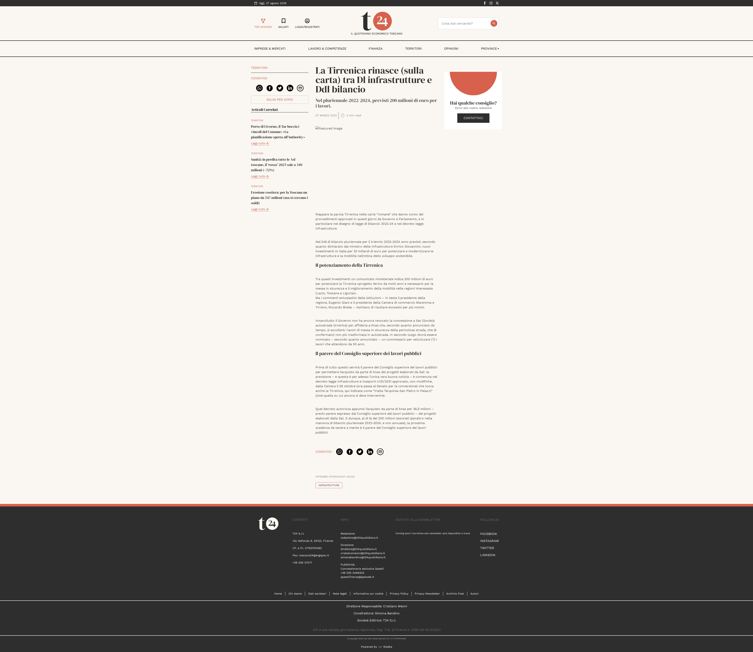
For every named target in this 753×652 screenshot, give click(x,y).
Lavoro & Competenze (327, 48)
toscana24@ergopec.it (314, 555)
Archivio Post (455, 593)
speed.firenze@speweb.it (357, 576)
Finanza (376, 48)
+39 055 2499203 (352, 572)
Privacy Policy (399, 593)
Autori (474, 593)
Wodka (387, 646)
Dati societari (317, 593)
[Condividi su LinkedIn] (290, 88)
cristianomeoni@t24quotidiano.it (363, 553)
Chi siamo (295, 593)
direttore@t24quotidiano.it (359, 549)
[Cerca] (494, 23)
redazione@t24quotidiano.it (359, 537)
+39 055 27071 (302, 562)
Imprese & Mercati (270, 48)
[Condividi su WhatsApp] (259, 88)
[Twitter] (497, 3)
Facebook (488, 534)
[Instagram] (491, 3)
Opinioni (451, 48)
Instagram (489, 541)
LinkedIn (487, 555)
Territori (413, 48)
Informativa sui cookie (368, 593)
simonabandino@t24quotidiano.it (363, 557)
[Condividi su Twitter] (280, 88)
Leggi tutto (258, 143)
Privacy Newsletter (427, 593)
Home (278, 593)
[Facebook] (484, 3)
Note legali (340, 593)
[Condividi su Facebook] (270, 88)
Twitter (487, 548)
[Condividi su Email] (300, 88)
